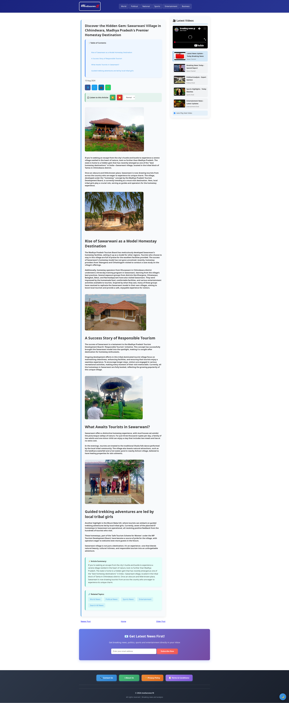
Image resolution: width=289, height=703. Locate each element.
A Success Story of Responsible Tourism (106, 58)
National (146, 6)
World (123, 6)
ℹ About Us (129, 678)
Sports (157, 6)
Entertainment (171, 6)
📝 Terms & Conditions (179, 678)
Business (186, 6)
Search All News (97, 605)
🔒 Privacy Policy (152, 678)
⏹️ (119, 97)
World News (95, 599)
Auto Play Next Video (184, 113)
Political (134, 6)
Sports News (128, 599)
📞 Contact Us (106, 678)
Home (123, 621)
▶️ (112, 97)
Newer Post (86, 621)
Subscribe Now (167, 651)
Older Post (160, 621)
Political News (112, 599)
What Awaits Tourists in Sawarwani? (105, 64)
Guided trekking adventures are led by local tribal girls (112, 71)
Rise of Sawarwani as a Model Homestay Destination (111, 52)
